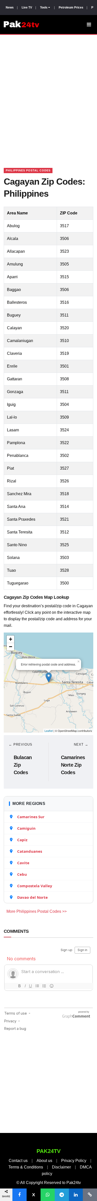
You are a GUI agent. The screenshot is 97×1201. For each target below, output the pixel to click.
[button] (19, 1194)
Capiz (22, 839)
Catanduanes (29, 851)
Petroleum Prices (71, 7)
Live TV (27, 7)
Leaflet (49, 731)
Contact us (18, 1160)
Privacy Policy (73, 1160)
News (10, 7)
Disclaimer (61, 1167)
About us (44, 1160)
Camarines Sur (31, 816)
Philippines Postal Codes (28, 170)
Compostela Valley (34, 885)
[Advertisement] (48, 95)
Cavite (23, 862)
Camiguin (26, 828)
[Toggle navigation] (89, 24)
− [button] (10, 647)
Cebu (22, 874)
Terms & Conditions (25, 1167)
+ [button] (10, 639)
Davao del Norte (32, 897)
